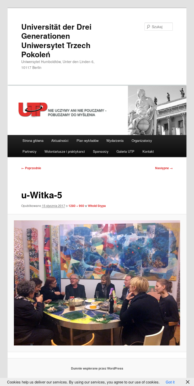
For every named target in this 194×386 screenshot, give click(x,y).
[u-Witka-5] (97, 282)
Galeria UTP (125, 151)
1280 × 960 (76, 205)
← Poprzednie (31, 168)
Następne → (164, 168)
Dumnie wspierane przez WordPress (97, 368)
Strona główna (32, 140)
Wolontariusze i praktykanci (64, 151)
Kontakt (148, 151)
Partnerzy (29, 151)
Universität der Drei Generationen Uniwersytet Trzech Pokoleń (56, 40)
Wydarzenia (115, 140)
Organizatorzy (142, 140)
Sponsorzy (101, 151)
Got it (170, 381)
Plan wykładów (88, 140)
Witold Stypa (97, 205)
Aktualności (59, 140)
